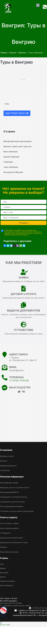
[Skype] (24, 245)
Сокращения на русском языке (12, 502)
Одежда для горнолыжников (11, 538)
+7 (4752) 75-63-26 (19, 380)
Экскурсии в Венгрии (13, 172)
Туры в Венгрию (11, 167)
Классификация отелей (9, 483)
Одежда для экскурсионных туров (14, 542)
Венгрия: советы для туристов (17, 146)
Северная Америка (7, 581)
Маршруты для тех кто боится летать (14, 487)
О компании (4, 470)
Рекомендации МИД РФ (9, 492)
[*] (23, 202)
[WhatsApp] (20, 245)
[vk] (23, 391)
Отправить (23, 223)
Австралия (4, 573)
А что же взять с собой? (9, 523)
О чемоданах (5, 533)
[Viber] (17, 245)
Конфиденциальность (8, 466)
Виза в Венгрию (11, 151)
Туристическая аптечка (9, 552)
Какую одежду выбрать (9, 528)
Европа (3, 577)
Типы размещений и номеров (11, 506)
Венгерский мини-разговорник (18, 141)
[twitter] (19, 391)
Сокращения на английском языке (13, 497)
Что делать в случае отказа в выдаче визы (17, 511)
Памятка (3, 547)
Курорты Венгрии (11, 157)
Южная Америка (6, 585)
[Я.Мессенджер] (8, 245)
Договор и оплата (7, 456)
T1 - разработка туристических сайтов (15, 606)
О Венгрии (8, 162)
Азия (2, 564)
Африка (3, 568)
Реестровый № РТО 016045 (11, 603)
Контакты (3, 461)
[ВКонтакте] (4, 245)
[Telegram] (11, 245)
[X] (14, 245)
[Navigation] (37, 5)
